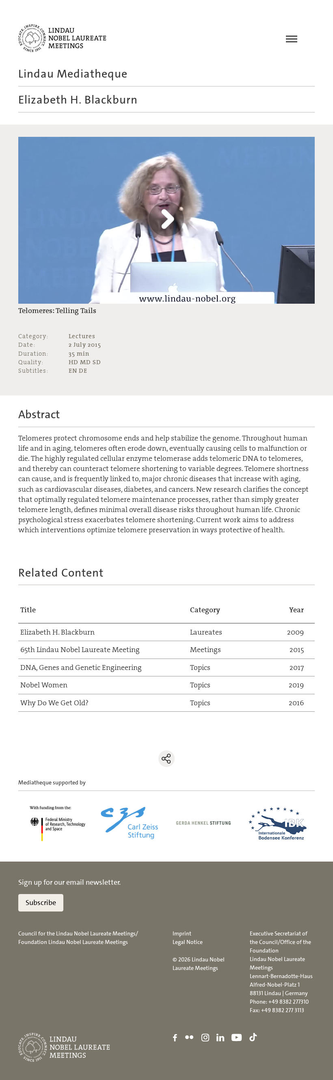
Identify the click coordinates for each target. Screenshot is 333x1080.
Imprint (182, 933)
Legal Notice (188, 942)
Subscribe (41, 902)
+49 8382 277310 (288, 1001)
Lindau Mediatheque (73, 74)
